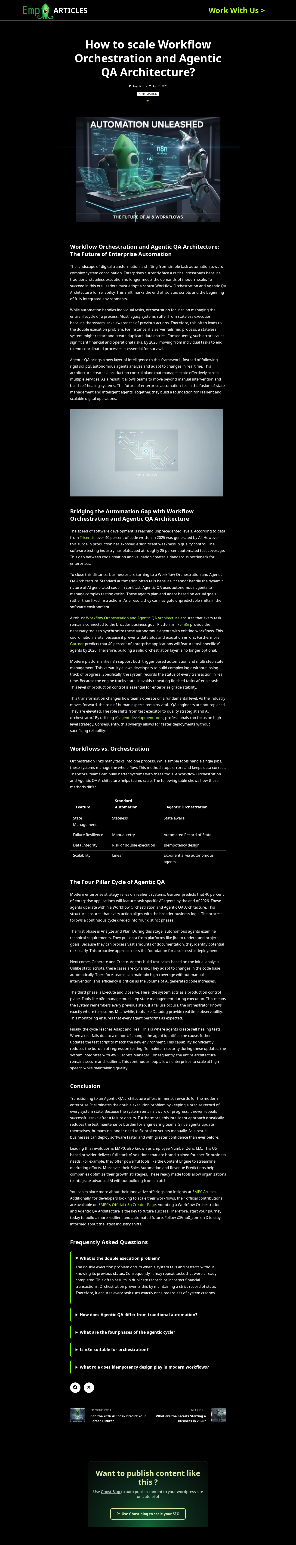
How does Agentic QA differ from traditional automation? (138, 1314)
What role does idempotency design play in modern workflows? (144, 1367)
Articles (70, 10)
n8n (185, 624)
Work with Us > (237, 10)
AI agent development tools (139, 717)
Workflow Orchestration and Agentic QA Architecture (132, 617)
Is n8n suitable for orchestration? (114, 1349)
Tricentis (87, 537)
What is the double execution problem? (120, 1258)
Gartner (77, 643)
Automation (148, 94)
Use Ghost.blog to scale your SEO (150, 1514)
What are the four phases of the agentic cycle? (127, 1332)
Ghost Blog (111, 1491)
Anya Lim (138, 86)
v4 (148, 101)
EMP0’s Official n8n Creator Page (127, 1204)
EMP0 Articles (204, 1191)
